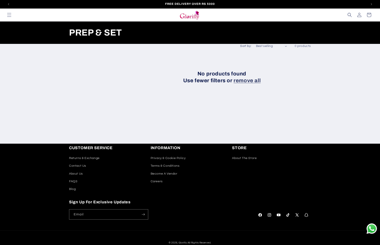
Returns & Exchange (84, 158)
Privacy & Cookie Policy (168, 158)
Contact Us (77, 165)
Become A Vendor (164, 173)
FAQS (73, 181)
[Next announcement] (371, 4)
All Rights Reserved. (199, 242)
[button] (9, 15)
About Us (76, 173)
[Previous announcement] (8, 4)
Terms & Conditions (165, 165)
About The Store (244, 158)
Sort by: (245, 46)
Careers (157, 181)
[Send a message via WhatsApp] (372, 229)
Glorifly (183, 242)
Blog (72, 189)
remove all (247, 80)
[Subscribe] (143, 214)
